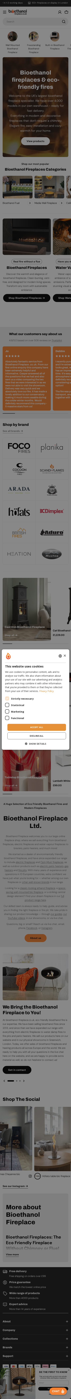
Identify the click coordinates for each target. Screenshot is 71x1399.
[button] (35, 744)
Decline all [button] (36, 735)
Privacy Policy (46, 691)
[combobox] (60, 656)
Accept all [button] (36, 727)
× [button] (64, 656)
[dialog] (35, 699)
